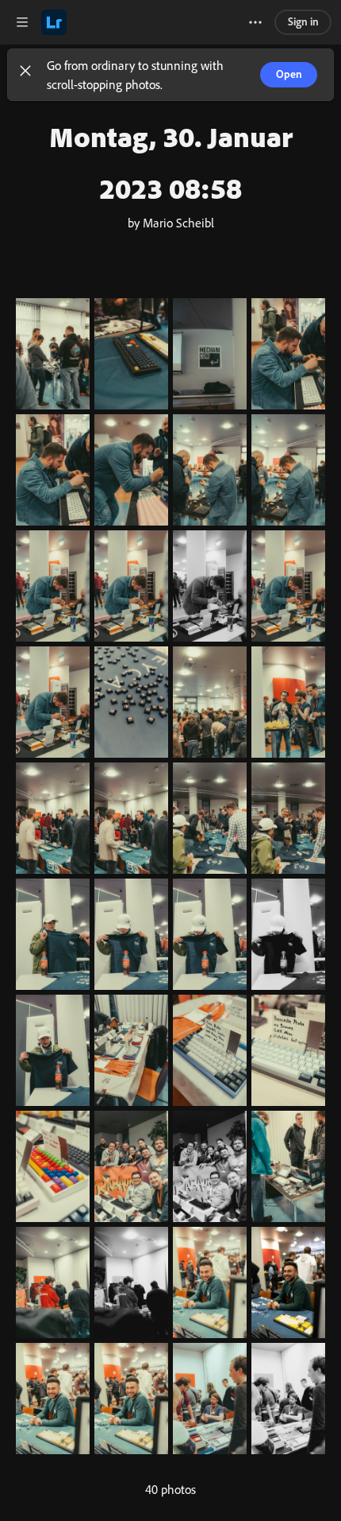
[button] (25, 74)
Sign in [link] (303, 21)
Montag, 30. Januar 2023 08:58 (171, 162)
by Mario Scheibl (171, 223)
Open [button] (289, 73)
